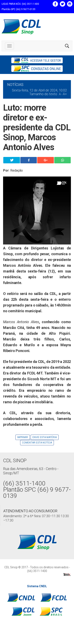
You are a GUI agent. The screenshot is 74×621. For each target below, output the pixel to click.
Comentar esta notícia (37, 442)
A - (60, 94)
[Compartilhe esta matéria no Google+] (45, 160)
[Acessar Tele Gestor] (37, 60)
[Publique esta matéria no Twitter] (11, 160)
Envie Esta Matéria (44, 437)
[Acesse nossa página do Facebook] (55, 3)
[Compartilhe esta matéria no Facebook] (28, 160)
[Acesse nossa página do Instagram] (69, 3)
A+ (65, 94)
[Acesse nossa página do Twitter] (62, 3)
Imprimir (22, 437)
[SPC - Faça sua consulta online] (37, 68)
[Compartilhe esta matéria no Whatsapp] (62, 160)
